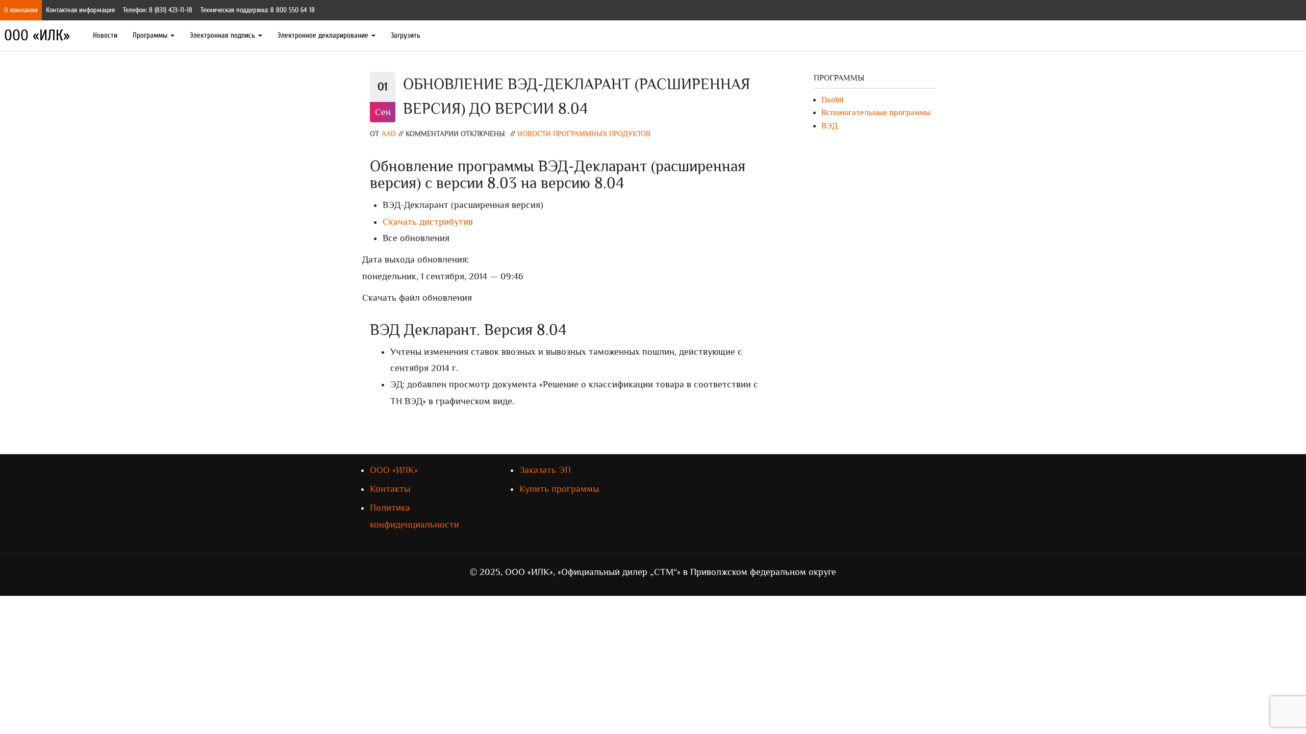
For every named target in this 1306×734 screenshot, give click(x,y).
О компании (21, 10)
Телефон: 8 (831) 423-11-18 (157, 10)
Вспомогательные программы (876, 112)
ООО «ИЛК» (37, 35)
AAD (389, 134)
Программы (151, 35)
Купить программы (559, 489)
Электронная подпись (223, 35)
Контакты (390, 489)
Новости (105, 35)
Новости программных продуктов (583, 134)
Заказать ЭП (545, 470)
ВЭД (829, 125)
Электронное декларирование (324, 35)
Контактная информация (80, 10)
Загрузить (405, 35)
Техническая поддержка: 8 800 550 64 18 (257, 10)
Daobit (832, 99)
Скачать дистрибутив (428, 222)
